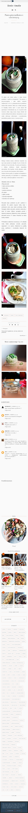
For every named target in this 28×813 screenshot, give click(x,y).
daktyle (4, 653)
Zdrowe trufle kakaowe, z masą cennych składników (19, 569)
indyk (15, 668)
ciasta (8, 644)
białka (17, 635)
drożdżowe (9, 656)
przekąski (13, 744)
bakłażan (4, 632)
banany (10, 632)
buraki (23, 641)
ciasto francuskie (11, 647)
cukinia (4, 650)
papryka (4, 735)
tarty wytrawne (5, 771)
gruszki (10, 665)
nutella (21, 720)
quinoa (19, 747)
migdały (20, 708)
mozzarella (18, 714)
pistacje (15, 738)
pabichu (7, 414)
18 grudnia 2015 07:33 (14, 431)
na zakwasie (15, 717)
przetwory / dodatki (6, 747)
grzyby (12, 315)
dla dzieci (18, 653)
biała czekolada (10, 635)
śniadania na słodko (11, 765)
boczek (22, 635)
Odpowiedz (8, 410)
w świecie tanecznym (19, 777)
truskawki (13, 774)
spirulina (11, 759)
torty (17, 771)
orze (12, 726)
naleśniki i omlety (6, 720)
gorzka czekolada (6, 662)
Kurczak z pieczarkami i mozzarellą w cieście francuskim (7, 607)
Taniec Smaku (14, 5)
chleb (3, 644)
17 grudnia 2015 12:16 (15, 406)
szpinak (20, 762)
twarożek (4, 777)
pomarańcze (10, 741)
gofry (18, 659)
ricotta (10, 750)
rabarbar (4, 750)
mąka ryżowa (22, 705)
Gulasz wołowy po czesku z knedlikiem (6, 568)
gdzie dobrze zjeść (10, 659)
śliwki (3, 765)
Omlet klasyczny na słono (6, 587)
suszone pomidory (6, 762)
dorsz (3, 656)
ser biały (17, 753)
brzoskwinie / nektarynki (14, 641)
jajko (10, 671)
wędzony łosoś (14, 780)
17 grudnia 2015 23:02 (13, 414)
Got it (18, 810)
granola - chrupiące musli (17, 662)
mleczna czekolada (17, 711)
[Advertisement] (14, 40)
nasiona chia (15, 720)
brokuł (22, 638)
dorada (24, 653)
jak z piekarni (17, 671)
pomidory (17, 741)
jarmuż (23, 671)
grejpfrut (4, 665)
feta (25, 656)
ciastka (4, 647)
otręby (12, 732)
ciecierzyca (6, 315)
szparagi (14, 762)
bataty (15, 632)
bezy (3, 635)
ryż (7, 753)
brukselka (4, 641)
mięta (15, 708)
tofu (12, 771)
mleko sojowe (5, 714)
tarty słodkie (15, 768)
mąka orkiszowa (5, 705)
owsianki (18, 732)
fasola (20, 656)
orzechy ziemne (5, 732)
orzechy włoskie (16, 729)
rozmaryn (16, 750)
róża (21, 750)
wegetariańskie (5, 780)
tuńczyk (19, 774)
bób (18, 638)
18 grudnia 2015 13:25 (12, 439)
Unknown (7, 431)
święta (19, 765)
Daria (6, 439)
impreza (10, 668)
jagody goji (4, 671)
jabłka (19, 668)
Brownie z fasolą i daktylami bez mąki (19, 606)
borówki (4, 638)
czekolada (14, 650)
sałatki (11, 753)
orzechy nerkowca (6, 729)
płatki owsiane (22, 738)
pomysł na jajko (5, 744)
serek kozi (4, 756)
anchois (9, 629)
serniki (10, 756)
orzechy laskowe (18, 726)
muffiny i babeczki (6, 717)
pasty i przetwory (19, 315)
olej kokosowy (5, 726)
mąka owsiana (14, 705)
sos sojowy (4, 759)
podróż (3, 741)
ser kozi (23, 753)
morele (12, 714)
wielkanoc (22, 780)
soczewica (17, 756)
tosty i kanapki (5, 774)
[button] (6, 9)
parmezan (10, 735)
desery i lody (11, 653)
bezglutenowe (22, 632)
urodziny (11, 777)
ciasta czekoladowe (16, 644)
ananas (4, 629)
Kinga (6, 422)
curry (9, 650)
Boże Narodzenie (11, 638)
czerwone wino (22, 650)
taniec (8, 768)
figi (3, 659)
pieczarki (4, 318)
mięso (11, 708)
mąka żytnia (4, 708)
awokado (15, 629)
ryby (3, 753)
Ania (6, 451)
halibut (21, 665)
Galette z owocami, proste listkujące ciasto (19, 588)
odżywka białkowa (15, 723)
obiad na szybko (5, 723)
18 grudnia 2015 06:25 (12, 422)
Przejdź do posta (14, 368)
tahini (3, 768)
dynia (15, 656)
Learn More (10, 810)
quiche (14, 747)
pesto (3, 738)
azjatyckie (21, 629)
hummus (4, 668)
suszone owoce (19, 759)
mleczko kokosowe (6, 711)
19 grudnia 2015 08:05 (12, 451)
